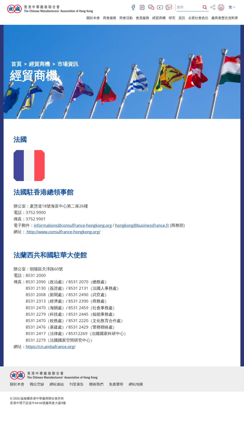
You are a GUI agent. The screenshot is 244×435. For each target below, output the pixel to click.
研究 (172, 18)
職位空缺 (37, 384)
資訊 (181, 18)
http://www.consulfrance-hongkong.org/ (63, 231)
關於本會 (93, 18)
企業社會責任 (198, 18)
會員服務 (142, 18)
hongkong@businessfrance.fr (142, 225)
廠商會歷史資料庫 (224, 18)
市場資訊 (67, 64)
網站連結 (57, 384)
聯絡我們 (96, 384)
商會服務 (109, 18)
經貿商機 (159, 18)
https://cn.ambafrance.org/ (50, 346)
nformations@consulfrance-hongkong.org (73, 225)
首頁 (16, 64)
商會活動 (126, 18)
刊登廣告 (76, 384)
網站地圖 (136, 384)
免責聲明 (116, 384)
